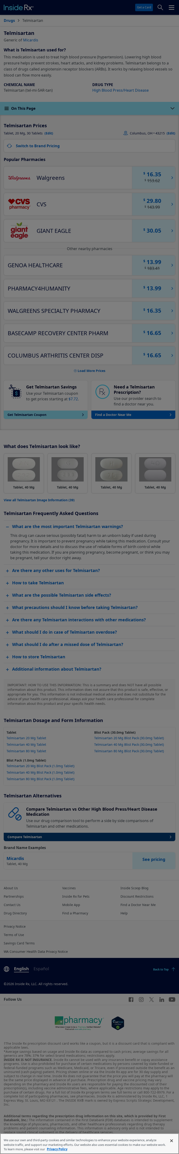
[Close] (171, 1141)
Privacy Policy (57, 1149)
